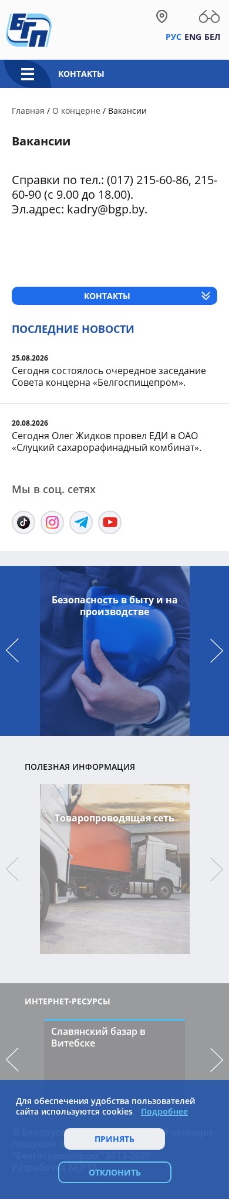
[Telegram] (81, 522)
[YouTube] (110, 522)
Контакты (81, 73)
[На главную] (29, 29)
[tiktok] (23, 522)
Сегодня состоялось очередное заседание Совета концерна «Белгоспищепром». (109, 376)
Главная (28, 110)
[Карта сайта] (161, 16)
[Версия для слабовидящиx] (209, 16)
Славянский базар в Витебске (98, 1037)
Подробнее (164, 1111)
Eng (192, 36)
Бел (212, 36)
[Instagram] (52, 522)
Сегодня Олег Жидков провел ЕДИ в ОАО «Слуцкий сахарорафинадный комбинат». (106, 441)
